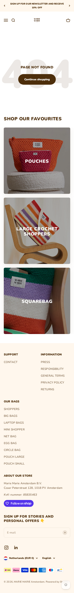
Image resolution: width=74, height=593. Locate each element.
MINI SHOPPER (14, 429)
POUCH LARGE (14, 457)
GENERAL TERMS (53, 376)
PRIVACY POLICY (52, 382)
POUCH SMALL (14, 463)
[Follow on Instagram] (6, 547)
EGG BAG (10, 443)
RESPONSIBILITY (52, 369)
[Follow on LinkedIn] (16, 547)
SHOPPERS (11, 409)
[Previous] (4, 6)
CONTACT (10, 362)
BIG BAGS (10, 416)
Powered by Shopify (57, 582)
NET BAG (10, 436)
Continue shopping (37, 79)
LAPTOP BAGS (14, 423)
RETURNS (47, 389)
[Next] (69, 6)
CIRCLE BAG (12, 450)
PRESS (45, 362)
